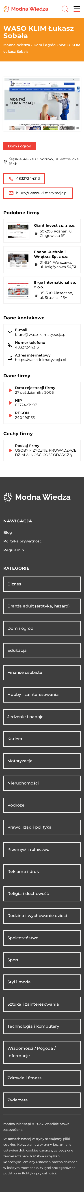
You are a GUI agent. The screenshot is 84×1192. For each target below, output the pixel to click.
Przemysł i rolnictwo (28, 849)
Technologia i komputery (33, 1026)
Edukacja (17, 650)
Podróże (15, 805)
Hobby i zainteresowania (33, 694)
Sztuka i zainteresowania (33, 1004)
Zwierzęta (17, 1100)
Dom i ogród (19, 146)
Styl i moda (19, 982)
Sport (12, 960)
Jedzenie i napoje (25, 716)
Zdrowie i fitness (24, 1078)
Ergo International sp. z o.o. (55, 284)
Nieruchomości (23, 783)
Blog (7, 532)
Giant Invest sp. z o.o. (54, 225)
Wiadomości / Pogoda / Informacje (31, 1052)
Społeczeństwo (22, 937)
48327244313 (28, 178)
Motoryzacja (19, 760)
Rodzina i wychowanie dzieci (37, 915)
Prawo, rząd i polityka (29, 827)
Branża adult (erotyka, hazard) (38, 606)
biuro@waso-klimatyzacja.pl (42, 193)
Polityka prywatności (23, 541)
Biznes (14, 584)
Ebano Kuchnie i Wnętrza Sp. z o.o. (51, 254)
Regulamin (13, 550)
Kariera (14, 738)
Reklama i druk (23, 871)
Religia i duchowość (28, 893)
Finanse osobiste (24, 672)
